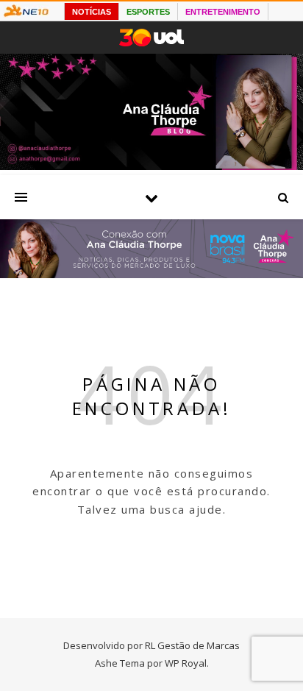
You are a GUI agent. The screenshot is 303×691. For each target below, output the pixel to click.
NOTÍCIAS (91, 11)
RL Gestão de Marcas (192, 645)
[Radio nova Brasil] (151, 273)
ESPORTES (148, 11)
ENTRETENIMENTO (222, 11)
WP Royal (186, 663)
